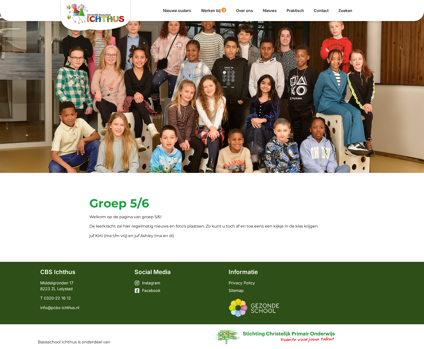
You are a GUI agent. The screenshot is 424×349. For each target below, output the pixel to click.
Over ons (244, 10)
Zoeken (345, 10)
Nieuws (270, 10)
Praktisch (295, 10)
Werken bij (213, 10)
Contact (321, 10)
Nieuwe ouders (177, 10)
